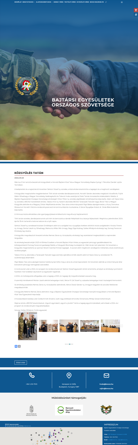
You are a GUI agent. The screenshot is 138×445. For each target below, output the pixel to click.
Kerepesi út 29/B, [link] (69, 384)
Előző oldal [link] (20, 363)
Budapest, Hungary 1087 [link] (69, 387)
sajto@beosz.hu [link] (106, 388)
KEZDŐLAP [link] (18, 2)
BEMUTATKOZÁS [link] (28, 2)
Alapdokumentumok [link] (43, 2)
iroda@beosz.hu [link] (106, 384)
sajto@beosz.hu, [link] (123, 440)
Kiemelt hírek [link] (58, 2)
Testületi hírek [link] (70, 2)
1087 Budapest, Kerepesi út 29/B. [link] (117, 434)
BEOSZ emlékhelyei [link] (97, 2)
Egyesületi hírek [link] (83, 2)
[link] (136, 10)
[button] (65, 344)
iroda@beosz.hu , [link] (113, 440)
